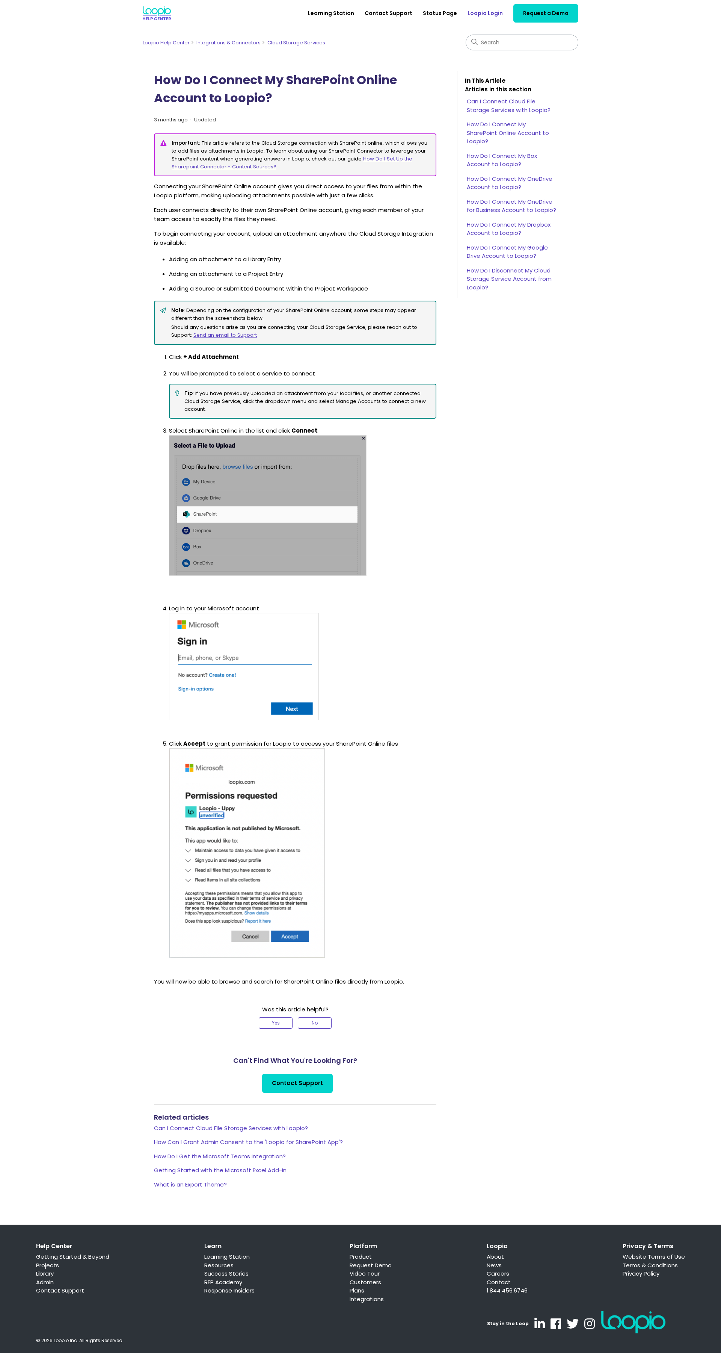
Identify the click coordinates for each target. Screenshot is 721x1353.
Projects (47, 1265)
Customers (365, 1282)
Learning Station (331, 13)
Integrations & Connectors (228, 42)
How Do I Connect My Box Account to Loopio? (502, 160)
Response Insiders (229, 1290)
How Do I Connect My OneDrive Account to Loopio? (509, 183)
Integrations (367, 1299)
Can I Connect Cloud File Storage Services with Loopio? (231, 1128)
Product (361, 1257)
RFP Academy (223, 1282)
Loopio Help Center (166, 42)
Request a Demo (546, 13)
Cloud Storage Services (296, 42)
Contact (499, 1282)
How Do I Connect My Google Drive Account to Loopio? (507, 252)
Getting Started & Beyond (72, 1257)
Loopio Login (485, 13)
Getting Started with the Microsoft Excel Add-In (220, 1170)
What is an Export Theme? (190, 1184)
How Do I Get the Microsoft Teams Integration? (220, 1156)
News (494, 1265)
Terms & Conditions (650, 1265)
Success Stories (226, 1273)
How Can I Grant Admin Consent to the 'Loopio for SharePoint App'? (248, 1142)
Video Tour (365, 1273)
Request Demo (371, 1265)
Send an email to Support (225, 335)
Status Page (440, 13)
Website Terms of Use (654, 1257)
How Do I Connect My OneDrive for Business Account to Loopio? (511, 206)
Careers (498, 1273)
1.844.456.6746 (507, 1290)
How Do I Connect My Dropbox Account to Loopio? (509, 229)
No (315, 1023)
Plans (357, 1290)
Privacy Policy (641, 1273)
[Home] (157, 13)
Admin (45, 1282)
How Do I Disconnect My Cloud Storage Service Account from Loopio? (509, 278)
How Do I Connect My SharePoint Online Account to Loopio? (508, 132)
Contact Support (388, 13)
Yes (276, 1023)
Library (45, 1273)
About (495, 1257)
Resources (219, 1265)
